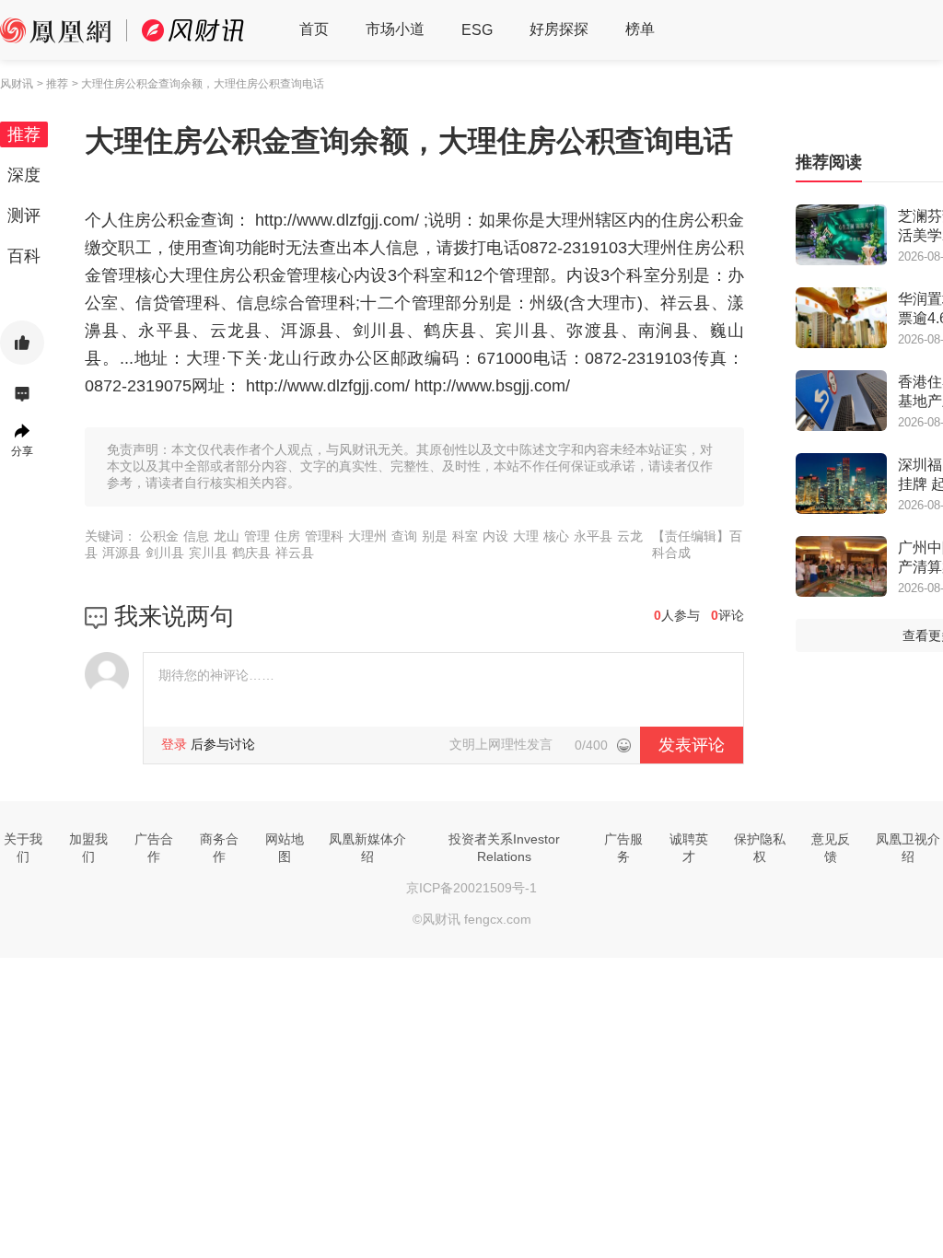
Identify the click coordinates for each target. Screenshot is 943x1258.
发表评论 (691, 745)
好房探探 (559, 29)
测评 (24, 215)
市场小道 (395, 29)
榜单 (640, 29)
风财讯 (16, 83)
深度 (24, 175)
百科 (24, 256)
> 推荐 (52, 83)
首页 (314, 29)
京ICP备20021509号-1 (471, 887)
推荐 (24, 134)
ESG (477, 30)
